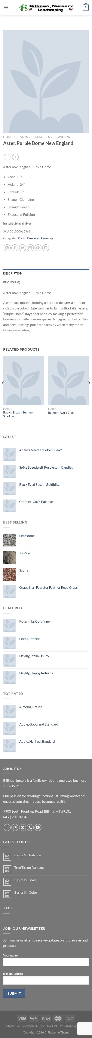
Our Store (30, 1025)
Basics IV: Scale (25, 880)
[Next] (89, 391)
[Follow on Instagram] (14, 827)
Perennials (41, 137)
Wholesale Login (73, 1025)
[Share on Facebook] (14, 247)
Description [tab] (12, 273)
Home (7, 137)
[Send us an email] (22, 827)
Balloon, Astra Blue (61, 412)
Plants (22, 137)
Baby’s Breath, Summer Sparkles (18, 414)
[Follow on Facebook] (7, 827)
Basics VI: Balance (27, 855)
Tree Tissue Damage (29, 867)
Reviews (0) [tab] (11, 282)
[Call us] (30, 827)
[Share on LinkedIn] (45, 247)
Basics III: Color (25, 892)
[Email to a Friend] (30, 247)
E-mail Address (13, 973)
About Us (13, 1025)
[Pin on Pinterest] (38, 247)
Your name (10, 955)
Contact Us (48, 1025)
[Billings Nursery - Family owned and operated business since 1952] (46, 7)
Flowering (62, 137)
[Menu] (5, 7)
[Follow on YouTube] (38, 827)
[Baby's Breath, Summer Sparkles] (23, 380)
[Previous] (3, 391)
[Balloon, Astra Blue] (68, 380)
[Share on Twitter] (22, 247)
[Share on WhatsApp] (7, 247)
